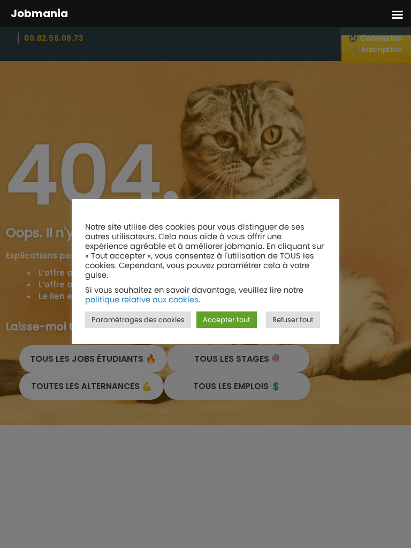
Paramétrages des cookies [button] (138, 320)
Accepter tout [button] (226, 320)
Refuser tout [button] (293, 320)
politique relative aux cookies (142, 299)
